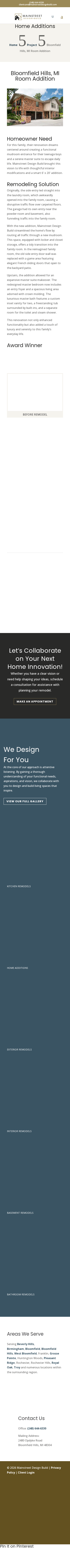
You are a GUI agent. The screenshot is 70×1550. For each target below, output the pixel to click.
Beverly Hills (25, 1344)
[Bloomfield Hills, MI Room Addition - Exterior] (35, 126)
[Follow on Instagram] (60, 1492)
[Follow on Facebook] (60, 1484)
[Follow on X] (60, 1500)
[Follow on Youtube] (60, 1531)
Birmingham (15, 1349)
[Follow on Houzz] (60, 1538)
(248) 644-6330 (36, 1428)
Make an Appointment (35, 701)
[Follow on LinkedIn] (60, 1507)
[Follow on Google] (60, 1515)
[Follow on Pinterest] (60, 1523)
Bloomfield (32, 1349)
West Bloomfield (25, 1353)
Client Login (26, 1472)
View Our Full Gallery (24, 801)
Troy (17, 1367)
